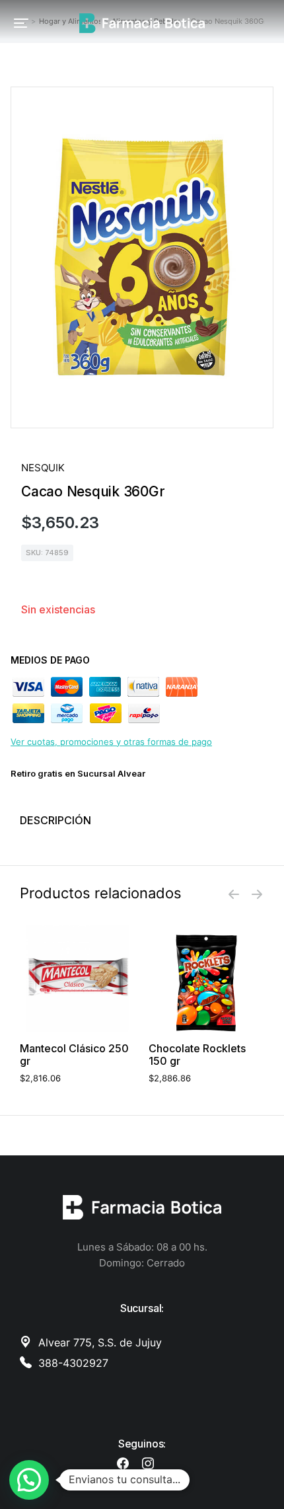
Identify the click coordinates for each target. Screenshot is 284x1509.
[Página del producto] (77, 978)
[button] (21, 23)
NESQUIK (43, 467)
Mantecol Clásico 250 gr (74, 1054)
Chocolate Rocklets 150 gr (197, 1054)
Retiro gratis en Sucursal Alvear (78, 773)
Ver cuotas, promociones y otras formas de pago (111, 741)
